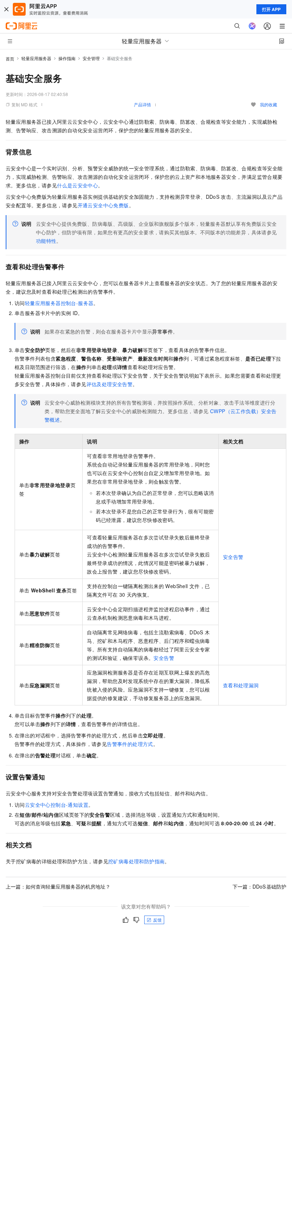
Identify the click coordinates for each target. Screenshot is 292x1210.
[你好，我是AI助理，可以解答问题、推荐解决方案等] (252, 25)
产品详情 (142, 104)
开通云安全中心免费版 (103, 205)
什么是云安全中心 (77, 185)
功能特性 (46, 240)
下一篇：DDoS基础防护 (259, 886)
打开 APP (271, 9)
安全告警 (233, 556)
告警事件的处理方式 (130, 743)
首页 (10, 58)
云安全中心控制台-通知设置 (56, 804)
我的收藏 (268, 104)
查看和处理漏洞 (241, 685)
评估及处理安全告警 (110, 384)
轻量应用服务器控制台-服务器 (59, 303)
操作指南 (66, 58)
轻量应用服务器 (36, 58)
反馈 (157, 920)
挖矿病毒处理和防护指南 (136, 861)
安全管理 (91, 58)
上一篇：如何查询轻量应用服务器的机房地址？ (58, 886)
